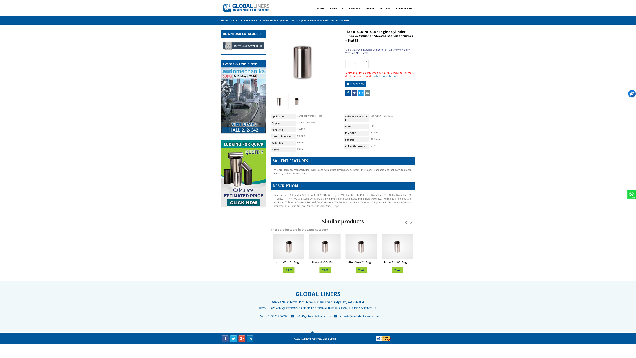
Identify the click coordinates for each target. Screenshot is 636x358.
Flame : (276, 149)
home (320, 8)
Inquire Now (357, 84)
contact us (404, 8)
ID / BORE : (351, 133)
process (354, 8)
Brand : (349, 126)
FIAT (236, 20)
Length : (350, 139)
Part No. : (277, 129)
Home (224, 20)
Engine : (276, 123)
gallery (385, 8)
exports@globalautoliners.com (359, 316)
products (336, 8)
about (370, 8)
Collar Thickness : (355, 146)
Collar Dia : (278, 143)
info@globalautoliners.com (385, 76)
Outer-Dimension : (282, 136)
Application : (279, 116)
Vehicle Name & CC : (356, 118)
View (289, 269)
